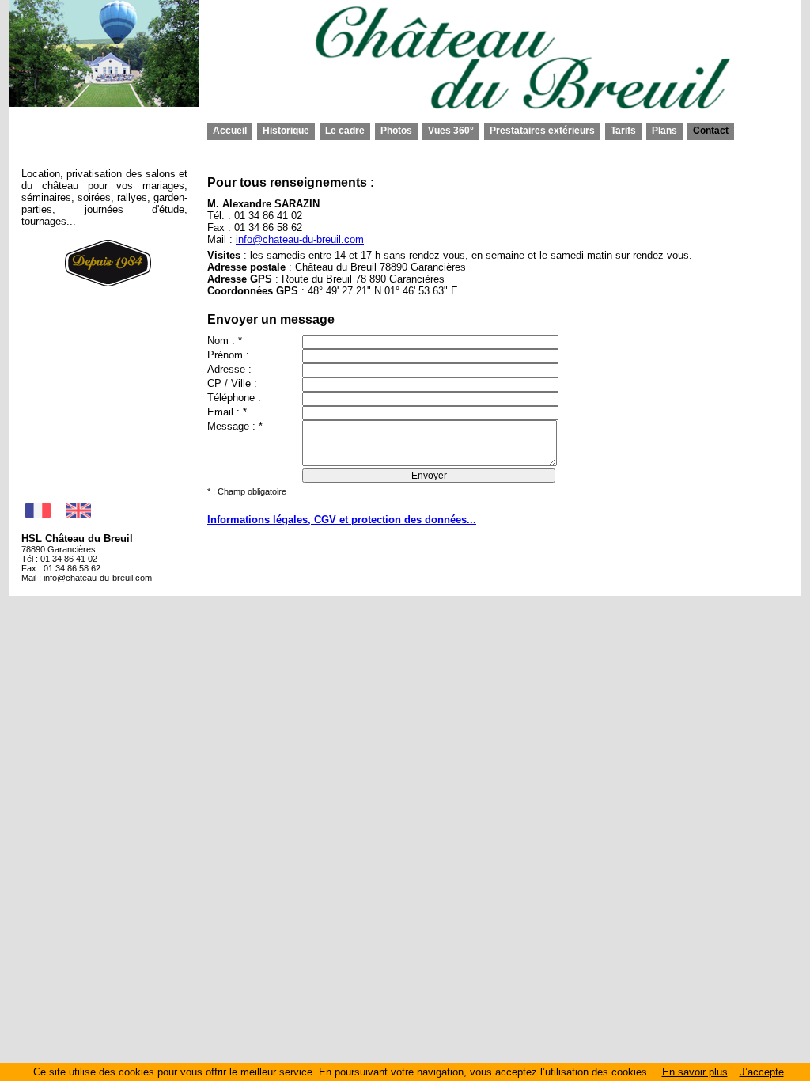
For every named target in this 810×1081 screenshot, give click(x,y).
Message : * (235, 426)
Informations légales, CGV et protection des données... (341, 519)
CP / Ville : (232, 383)
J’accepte (762, 1072)
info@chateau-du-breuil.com (98, 577)
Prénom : (228, 355)
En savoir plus (695, 1072)
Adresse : (229, 369)
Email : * (227, 412)
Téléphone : (234, 398)
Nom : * (224, 341)
